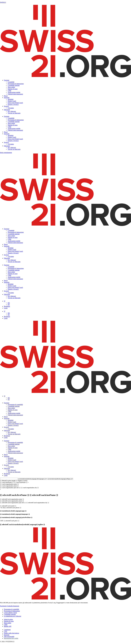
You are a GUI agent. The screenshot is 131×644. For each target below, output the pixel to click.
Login (5, 308)
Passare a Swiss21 (13, 104)
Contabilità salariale (14, 85)
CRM (9, 90)
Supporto (6, 97)
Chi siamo (11, 108)
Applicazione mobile (14, 92)
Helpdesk (10, 99)
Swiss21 (6, 106)
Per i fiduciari (12, 111)
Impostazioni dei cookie (11, 638)
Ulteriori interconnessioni (15, 94)
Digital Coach (12, 101)
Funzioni (6, 80)
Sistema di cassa (12, 89)
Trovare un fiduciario (14, 113)
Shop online (11, 87)
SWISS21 (3, 2)
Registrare (7, 306)
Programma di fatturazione (16, 83)
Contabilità (11, 82)
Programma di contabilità (15, 404)
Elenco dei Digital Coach (15, 103)
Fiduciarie (7, 109)
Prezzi (6, 96)
